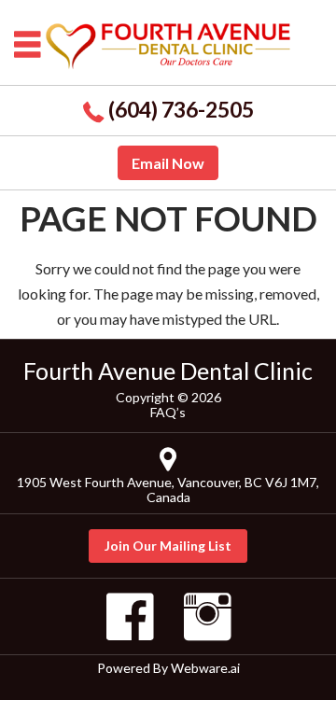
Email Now (168, 163)
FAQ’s (168, 412)
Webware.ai (205, 668)
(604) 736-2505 (181, 109)
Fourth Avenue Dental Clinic (168, 371)
